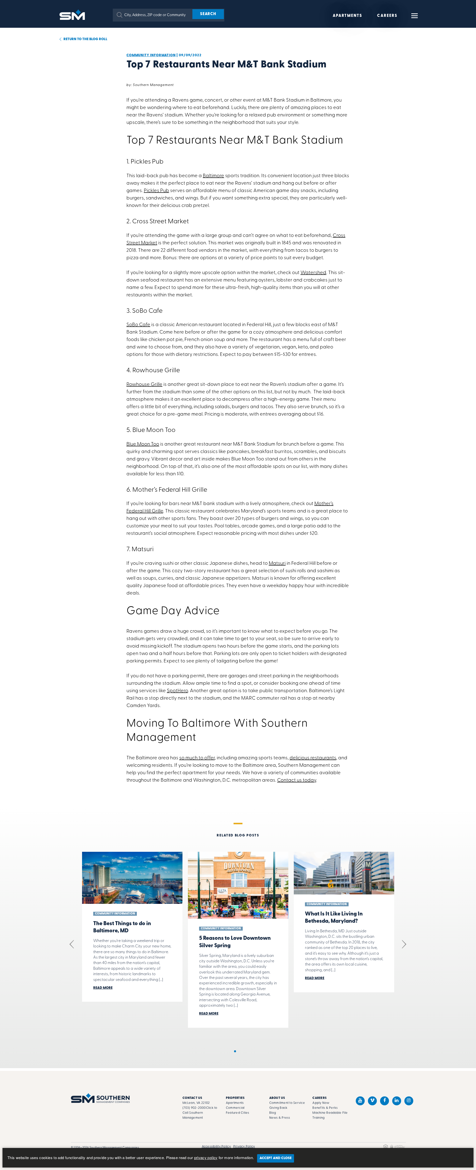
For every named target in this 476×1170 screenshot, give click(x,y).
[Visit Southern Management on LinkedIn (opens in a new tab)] (396, 1100)
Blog (272, 1112)
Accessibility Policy (216, 1146)
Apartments (347, 16)
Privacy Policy (244, 1146)
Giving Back (278, 1108)
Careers (387, 16)
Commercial (235, 1108)
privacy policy (206, 1157)
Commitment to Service (287, 1103)
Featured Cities (237, 1112)
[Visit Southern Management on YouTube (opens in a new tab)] (360, 1100)
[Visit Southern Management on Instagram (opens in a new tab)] (408, 1100)
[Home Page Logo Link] (73, 14)
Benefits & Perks (325, 1108)
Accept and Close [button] (276, 1158)
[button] (119, 15)
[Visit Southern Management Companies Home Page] (100, 1098)
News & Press (279, 1117)
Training (318, 1117)
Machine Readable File (330, 1112)
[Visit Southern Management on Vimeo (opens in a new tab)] (372, 1100)
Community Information (151, 55)
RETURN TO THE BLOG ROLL (85, 39)
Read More (103, 988)
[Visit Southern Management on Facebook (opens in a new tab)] (384, 1100)
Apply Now (320, 1103)
